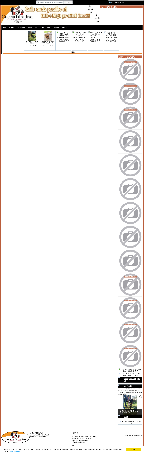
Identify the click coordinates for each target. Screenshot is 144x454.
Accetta (133, 449)
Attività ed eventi (32, 28)
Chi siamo (11, 28)
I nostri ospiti (21, 28)
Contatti (64, 28)
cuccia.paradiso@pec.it (79, 442)
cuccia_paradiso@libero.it (39, 437)
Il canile (42, 28)
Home (4, 28)
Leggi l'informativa (15, 451)
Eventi (126, 416)
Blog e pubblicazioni (130, 378)
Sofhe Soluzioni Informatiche (135, 436)
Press (49, 28)
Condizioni (56, 28)
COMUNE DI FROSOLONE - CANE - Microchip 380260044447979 (63, 39)
